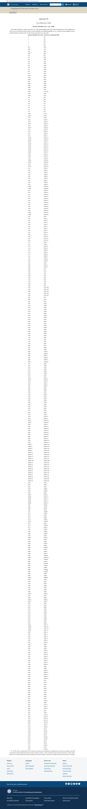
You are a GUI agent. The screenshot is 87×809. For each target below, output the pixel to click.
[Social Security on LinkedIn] (77, 784)
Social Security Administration (34, 792)
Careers (65, 763)
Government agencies (49, 766)
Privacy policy (47, 798)
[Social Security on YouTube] (71, 784)
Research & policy (67, 776)
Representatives (48, 771)
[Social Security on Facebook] (66, 784)
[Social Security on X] (69, 784)
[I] (15, 12)
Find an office (10, 766)
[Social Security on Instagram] (74, 784)
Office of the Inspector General (70, 798)
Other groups (47, 768)
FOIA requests (29, 800)
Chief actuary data (67, 766)
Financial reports (67, 771)
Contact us (9, 763)
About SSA (9, 798)
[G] (11, 12)
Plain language (29, 768)
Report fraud (10, 773)
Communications (67, 768)
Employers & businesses (50, 763)
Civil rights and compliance (32, 798)
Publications (10, 771)
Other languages (29, 766)
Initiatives (65, 773)
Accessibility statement (13, 800)
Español (27, 763)
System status (66, 800)
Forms (8, 768)
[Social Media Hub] (79, 784)
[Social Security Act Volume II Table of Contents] (13, 12)
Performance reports (49, 800)
